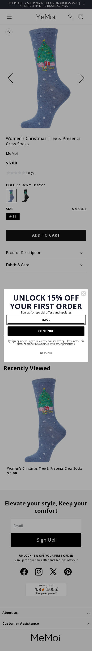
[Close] (83, 293)
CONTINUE (46, 331)
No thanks (46, 352)
